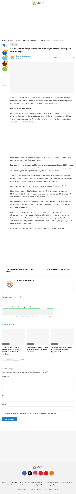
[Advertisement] (38, 23)
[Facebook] (24, 473)
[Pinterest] (46, 473)
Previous (8, 359)
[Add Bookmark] (4, 83)
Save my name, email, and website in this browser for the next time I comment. (31, 413)
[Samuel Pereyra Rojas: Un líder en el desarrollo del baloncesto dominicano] (38, 337)
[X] (30, 473)
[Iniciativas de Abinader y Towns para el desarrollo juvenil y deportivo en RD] (62, 337)
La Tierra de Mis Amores (15, 482)
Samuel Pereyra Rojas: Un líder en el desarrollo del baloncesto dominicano (37, 350)
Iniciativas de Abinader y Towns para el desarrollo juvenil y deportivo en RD (61, 350)
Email (4, 405)
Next (15, 359)
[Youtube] (40, 473)
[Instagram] (35, 473)
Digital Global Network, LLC (45, 485)
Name (5, 396)
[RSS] (51, 473)
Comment (6, 376)
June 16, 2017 (20, 58)
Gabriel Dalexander (23, 56)
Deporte (14, 44)
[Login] (72, 2)
